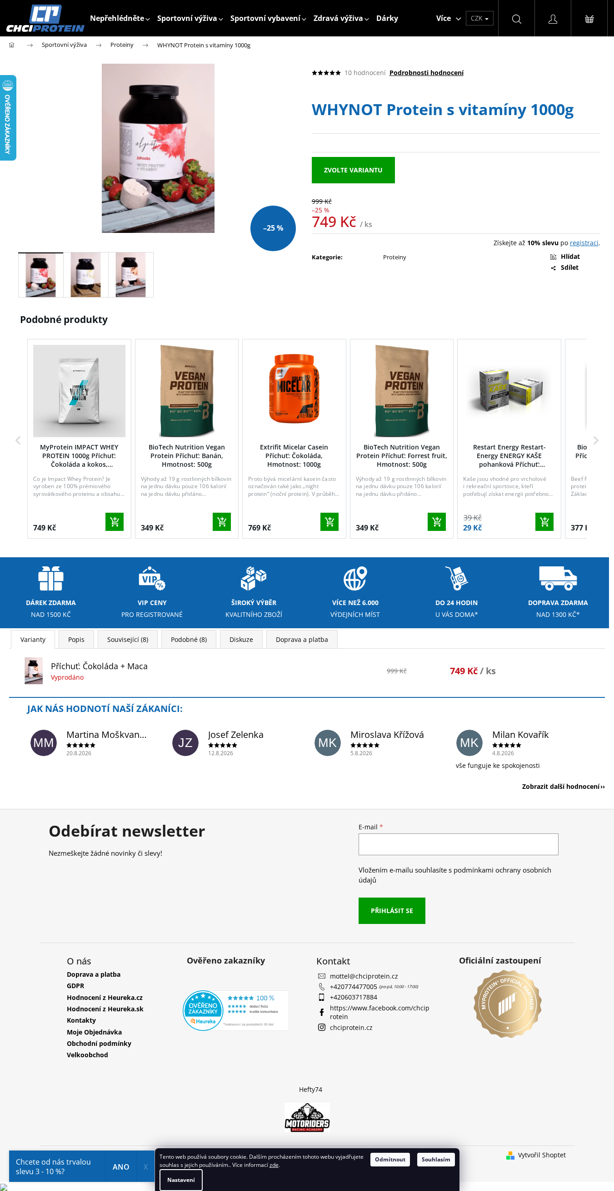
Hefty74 (310, 1089)
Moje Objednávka (94, 1032)
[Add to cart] (114, 522)
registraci (584, 242)
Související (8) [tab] (127, 639)
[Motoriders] (307, 1116)
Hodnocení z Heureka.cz (105, 997)
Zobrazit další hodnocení (560, 786)
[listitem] (79, 439)
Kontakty (81, 1020)
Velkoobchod (87, 1054)
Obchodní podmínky (99, 1043)
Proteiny (394, 257)
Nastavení (181, 1180)
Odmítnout (390, 1159)
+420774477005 (354, 986)
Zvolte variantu (353, 170)
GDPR (75, 985)
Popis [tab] (76, 639)
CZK (477, 18)
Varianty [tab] (32, 639)
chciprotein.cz (351, 1027)
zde (274, 1165)
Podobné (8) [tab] (189, 639)
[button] (18, 440)
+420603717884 (353, 997)
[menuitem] (120, 18)
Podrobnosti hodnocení (426, 72)
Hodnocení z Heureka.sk (105, 1008)
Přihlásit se (392, 910)
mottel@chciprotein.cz (364, 976)
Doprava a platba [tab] (302, 639)
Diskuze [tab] (241, 639)
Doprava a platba (93, 974)
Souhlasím (436, 1159)
